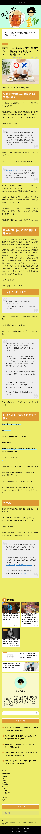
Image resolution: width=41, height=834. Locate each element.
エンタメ (5, 786)
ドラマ (4, 795)
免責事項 (26, 828)
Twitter (4, 780)
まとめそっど (20, 2)
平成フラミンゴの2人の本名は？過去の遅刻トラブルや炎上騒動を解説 (21, 729)
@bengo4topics (27, 565)
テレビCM (6, 793)
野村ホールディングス (12, 170)
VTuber (4, 782)
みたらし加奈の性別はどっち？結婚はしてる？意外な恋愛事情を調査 (20, 737)
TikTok (4, 777)
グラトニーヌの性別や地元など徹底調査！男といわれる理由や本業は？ (21, 754)
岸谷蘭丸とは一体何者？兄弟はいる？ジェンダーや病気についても (21, 746)
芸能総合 (5, 797)
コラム (4, 788)
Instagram (6, 773)
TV (3, 778)
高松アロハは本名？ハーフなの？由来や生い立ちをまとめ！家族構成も (21, 762)
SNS (3, 775)
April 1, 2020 (23, 573)
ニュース (5, 44)
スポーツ (5, 790)
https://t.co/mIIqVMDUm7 (14, 565)
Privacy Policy (16, 828)
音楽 (3, 800)
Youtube (5, 784)
